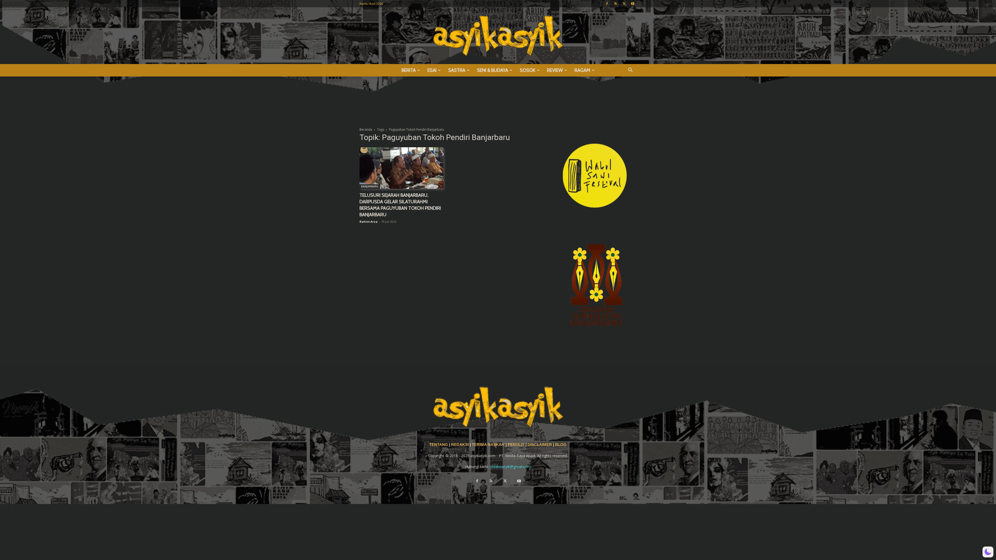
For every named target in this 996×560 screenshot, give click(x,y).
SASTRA (456, 70)
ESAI (432, 70)
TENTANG (439, 445)
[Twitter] (624, 3)
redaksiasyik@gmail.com (510, 466)
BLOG (560, 445)
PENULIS (516, 445)
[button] (630, 70)
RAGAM (582, 70)
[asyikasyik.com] (498, 35)
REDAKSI (460, 445)
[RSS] (615, 3)
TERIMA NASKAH (489, 445)
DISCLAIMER (540, 445)
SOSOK (527, 70)
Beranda (365, 129)
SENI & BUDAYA (492, 70)
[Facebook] (607, 3)
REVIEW (555, 70)
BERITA (409, 70)
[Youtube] (633, 3)
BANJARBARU (369, 186)
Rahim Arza (368, 221)
